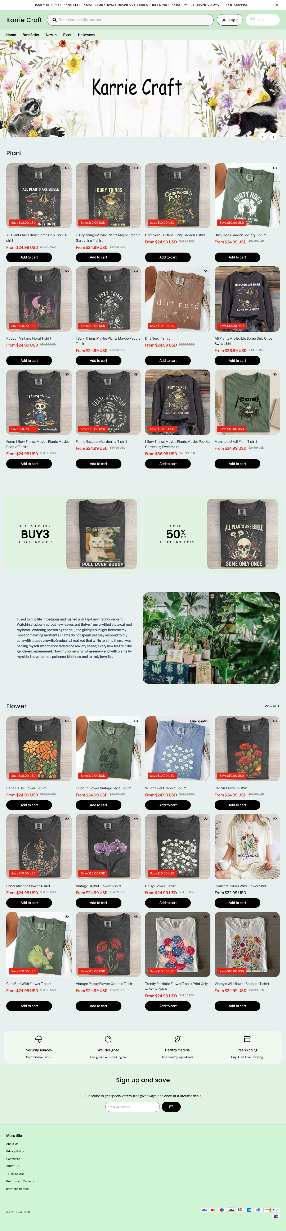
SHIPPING (13, 1166)
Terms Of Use (15, 1173)
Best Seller (31, 35)
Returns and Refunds (20, 1181)
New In (51, 35)
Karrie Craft (24, 20)
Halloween (86, 35)
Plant (67, 35)
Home (11, 35)
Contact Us (13, 1158)
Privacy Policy (15, 1151)
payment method (17, 1188)
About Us (12, 1143)
